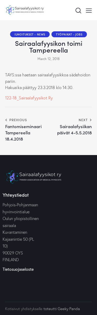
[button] (89, 10)
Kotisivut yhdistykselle (23, 308)
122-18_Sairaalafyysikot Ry (29, 97)
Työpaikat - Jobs (69, 34)
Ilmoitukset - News (29, 34)
